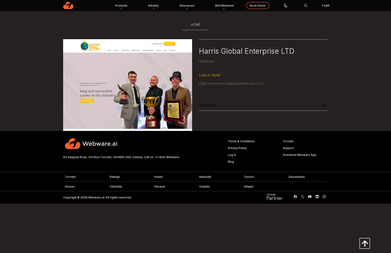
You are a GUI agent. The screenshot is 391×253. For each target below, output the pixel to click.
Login (325, 5)
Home (195, 25)
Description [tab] (208, 105)
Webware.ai (96, 197)
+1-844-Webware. (167, 157)
